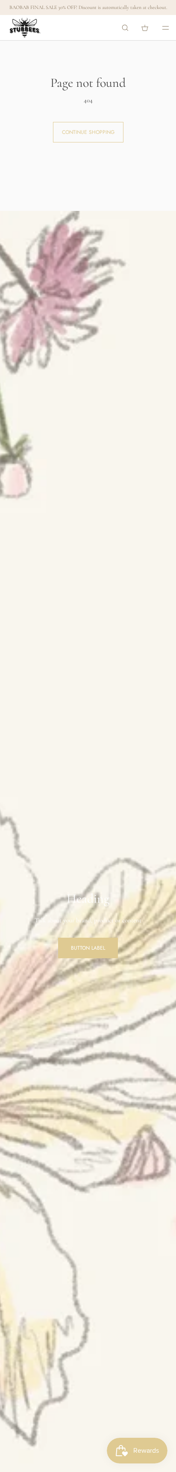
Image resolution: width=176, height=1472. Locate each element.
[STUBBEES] (25, 28)
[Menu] (159, 27)
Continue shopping (88, 132)
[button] (125, 27)
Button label (88, 948)
